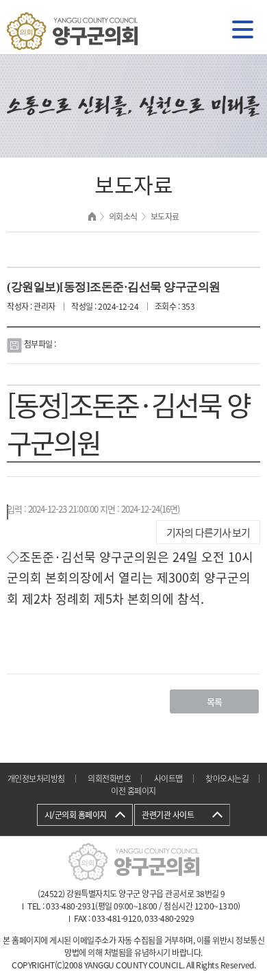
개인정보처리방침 (36, 778)
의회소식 (123, 216)
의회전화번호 (109, 778)
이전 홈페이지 (133, 791)
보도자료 (165, 216)
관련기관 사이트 (168, 815)
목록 (214, 701)
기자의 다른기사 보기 (208, 532)
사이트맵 (168, 778)
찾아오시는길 (227, 778)
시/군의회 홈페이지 (75, 815)
